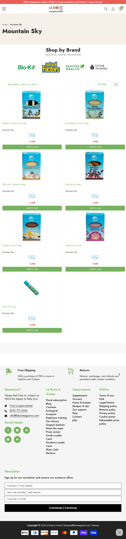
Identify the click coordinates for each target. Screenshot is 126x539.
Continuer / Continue (63, 508)
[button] (116, 85)
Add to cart (32, 147)
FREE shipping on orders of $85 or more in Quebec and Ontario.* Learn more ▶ (63, 2)
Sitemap (95, 525)
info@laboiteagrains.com (24, 416)
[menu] (4, 9)
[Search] (106, 9)
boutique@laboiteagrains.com (77, 525)
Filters (102, 84)
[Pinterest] (26, 430)
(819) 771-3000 (19, 411)
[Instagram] (17, 430)
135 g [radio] (32, 135)
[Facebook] (8, 430)
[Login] (113, 9)
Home (5, 24)
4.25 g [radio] (32, 318)
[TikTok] (8, 439)
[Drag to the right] (119, 374)
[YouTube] (17, 439)
